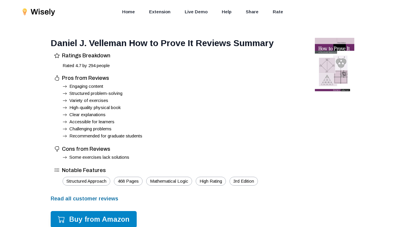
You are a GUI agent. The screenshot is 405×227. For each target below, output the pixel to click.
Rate (278, 11)
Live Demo (196, 11)
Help (227, 11)
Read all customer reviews (84, 199)
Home (128, 11)
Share (252, 11)
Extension (159, 11)
